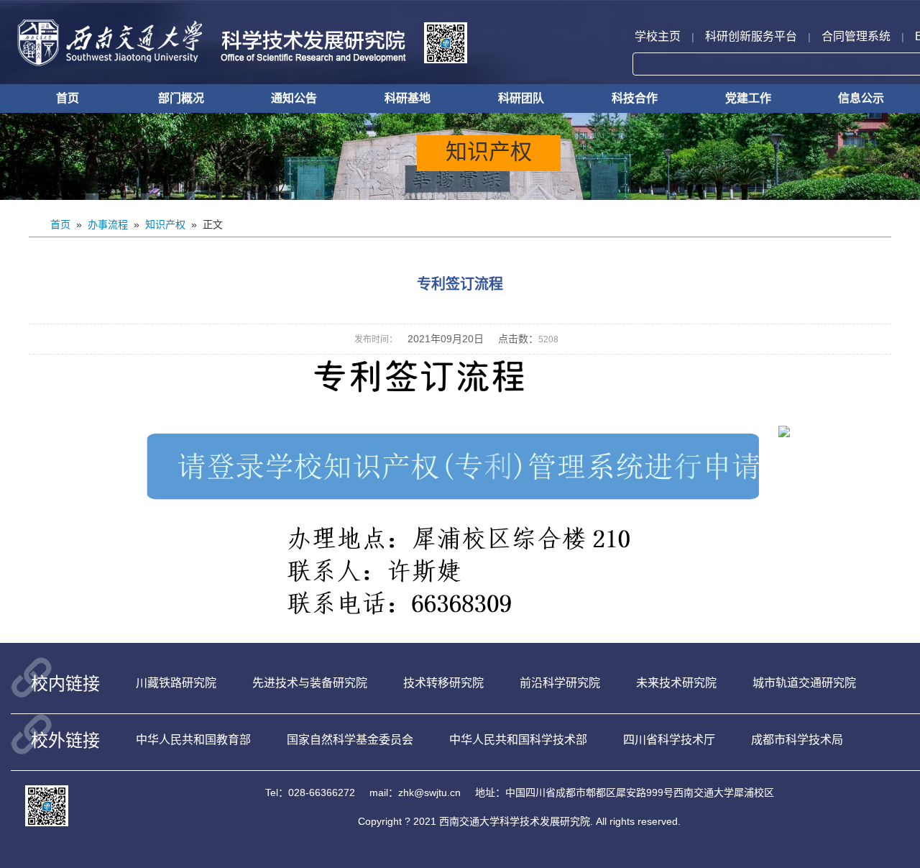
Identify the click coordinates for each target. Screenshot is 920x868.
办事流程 (108, 224)
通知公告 (294, 98)
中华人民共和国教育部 (193, 740)
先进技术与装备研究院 (309, 683)
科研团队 (521, 98)
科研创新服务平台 (751, 36)
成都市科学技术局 (797, 740)
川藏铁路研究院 (176, 683)
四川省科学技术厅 (669, 740)
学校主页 (658, 36)
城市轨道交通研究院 (804, 683)
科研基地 (408, 98)
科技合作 (635, 98)
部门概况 (181, 98)
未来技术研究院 (676, 683)
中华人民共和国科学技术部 (518, 740)
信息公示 (861, 98)
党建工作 (748, 98)
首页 (67, 98)
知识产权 (165, 224)
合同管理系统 (856, 36)
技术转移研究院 (443, 683)
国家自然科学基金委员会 (350, 740)
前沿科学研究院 (560, 683)
